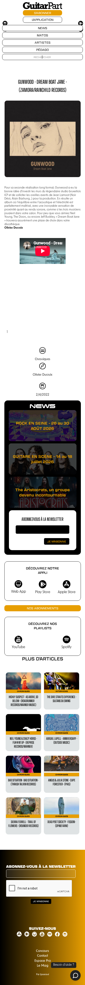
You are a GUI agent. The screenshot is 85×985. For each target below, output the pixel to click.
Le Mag (42, 965)
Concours (42, 951)
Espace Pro (42, 961)
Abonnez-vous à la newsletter (42, 519)
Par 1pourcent (42, 974)
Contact (42, 956)
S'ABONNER (42, 13)
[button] (13, 303)
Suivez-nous (42, 928)
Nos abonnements (42, 608)
